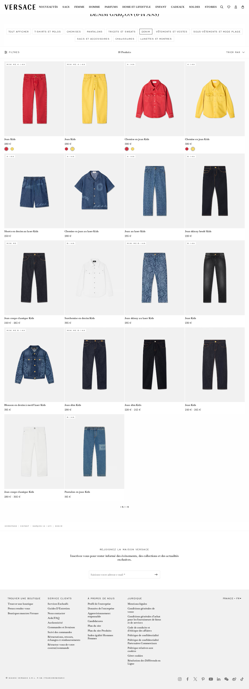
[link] (11, 526)
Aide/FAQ (53, 618)
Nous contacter (56, 613)
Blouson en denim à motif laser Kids (25, 405)
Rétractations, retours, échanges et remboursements (64, 638)
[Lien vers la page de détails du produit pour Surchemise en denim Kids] (94, 277)
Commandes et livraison (61, 627)
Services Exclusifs (58, 603)
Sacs (65, 7)
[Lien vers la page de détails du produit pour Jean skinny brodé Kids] (215, 190)
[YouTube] (211, 679)
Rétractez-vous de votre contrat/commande (61, 646)
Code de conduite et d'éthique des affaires (140, 629)
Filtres (14, 52)
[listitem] (18, 31)
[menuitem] (48, 7)
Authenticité (55, 622)
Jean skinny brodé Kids (198, 231)
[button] (242, 7)
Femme (79, 7)
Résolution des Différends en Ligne (144, 662)
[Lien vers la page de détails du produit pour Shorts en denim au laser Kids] (34, 190)
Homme (94, 7)
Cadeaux (177, 7)
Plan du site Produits (99, 630)
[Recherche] (221, 7)
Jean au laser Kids (135, 231)
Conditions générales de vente (141, 610)
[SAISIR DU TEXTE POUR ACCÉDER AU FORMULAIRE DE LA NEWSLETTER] (156, 574)
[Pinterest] (203, 679)
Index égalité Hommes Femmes (100, 637)
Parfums (111, 7)
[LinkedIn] (218, 679)
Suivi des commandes (60, 632)
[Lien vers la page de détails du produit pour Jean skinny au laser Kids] (155, 277)
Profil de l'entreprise (99, 603)
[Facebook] (187, 679)
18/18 (124, 507)
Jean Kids (9, 139)
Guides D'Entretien (59, 608)
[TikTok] (242, 679)
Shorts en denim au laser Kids (21, 231)
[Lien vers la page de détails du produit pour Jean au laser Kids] (155, 190)
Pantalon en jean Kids (77, 492)
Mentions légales (137, 603)
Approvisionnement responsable (99, 615)
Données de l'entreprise (101, 608)
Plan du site (94, 625)
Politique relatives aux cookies (140, 649)
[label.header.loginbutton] (235, 7)
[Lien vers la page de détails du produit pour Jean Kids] (34, 98)
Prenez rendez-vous (19, 608)
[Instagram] (179, 679)
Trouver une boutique (20, 603)
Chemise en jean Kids (137, 139)
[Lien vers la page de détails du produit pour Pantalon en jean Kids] (94, 451)
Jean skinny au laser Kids (139, 318)
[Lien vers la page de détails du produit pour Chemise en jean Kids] (155, 98)
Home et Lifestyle (136, 7)
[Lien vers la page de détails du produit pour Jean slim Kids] (94, 364)
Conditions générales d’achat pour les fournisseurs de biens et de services (144, 619)
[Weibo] (234, 679)
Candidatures (95, 621)
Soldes (194, 7)
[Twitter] (195, 679)
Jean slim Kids (73, 405)
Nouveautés (48, 7)
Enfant (161, 7)
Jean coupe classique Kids (19, 318)
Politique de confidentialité (143, 635)
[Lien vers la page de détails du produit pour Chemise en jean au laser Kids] (94, 190)
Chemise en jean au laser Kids (81, 231)
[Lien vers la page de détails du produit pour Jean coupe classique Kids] (34, 277)
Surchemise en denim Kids (80, 318)
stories (211, 7)
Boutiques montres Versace (23, 613)
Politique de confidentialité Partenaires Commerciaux (143, 641)
